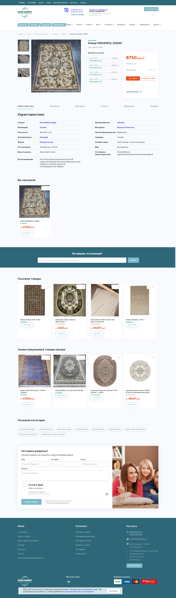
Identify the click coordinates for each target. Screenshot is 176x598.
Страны (79, 25)
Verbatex (55, 34)
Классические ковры (27, 429)
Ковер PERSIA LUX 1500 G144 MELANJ (69, 390)
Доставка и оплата (61, 2)
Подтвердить (113, 591)
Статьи (21, 554)
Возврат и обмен (83, 545)
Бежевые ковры (82, 429)
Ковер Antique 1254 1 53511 (30, 320)
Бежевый (44, 137)
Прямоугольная (46, 142)
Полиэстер (129, 127)
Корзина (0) (153, 9)
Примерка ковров (83, 532)
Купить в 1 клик (148, 78)
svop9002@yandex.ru (138, 539)
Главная (22, 2)
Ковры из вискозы (46, 429)
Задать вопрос (31, 502)
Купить (134, 78)
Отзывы (83, 2)
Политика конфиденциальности (31, 558)
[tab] (26, 106)
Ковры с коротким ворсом (135, 429)
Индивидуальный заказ (85, 536)
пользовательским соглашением (79, 591)
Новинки (34, 25)
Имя (23, 459)
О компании (31, 2)
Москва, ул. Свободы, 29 (98, 10)
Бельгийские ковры (42, 34)
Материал (121, 25)
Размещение (144, 25)
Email (83, 459)
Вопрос (24, 469)
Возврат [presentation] (154, 106)
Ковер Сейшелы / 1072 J (135, 320)
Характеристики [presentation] (26, 106)
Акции (41, 2)
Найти (133, 260)
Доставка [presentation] (80, 106)
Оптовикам (80, 549)
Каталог (23, 25)
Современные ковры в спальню (53, 434)
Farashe (63, 34)
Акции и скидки (24, 536)
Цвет (98, 25)
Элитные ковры (115, 429)
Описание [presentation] (54, 106)
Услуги (48, 2)
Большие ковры (98, 429)
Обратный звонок (134, 565)
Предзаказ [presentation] (129, 106)
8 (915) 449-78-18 (77, 12)
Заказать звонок (77, 14)
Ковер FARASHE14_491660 (29, 221)
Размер (132, 25)
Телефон (55, 459)
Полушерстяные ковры (28, 434)
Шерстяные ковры (64, 429)
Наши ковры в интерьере (28, 541)
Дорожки (46, 25)
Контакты (73, 2)
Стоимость (108, 25)
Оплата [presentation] (104, 106)
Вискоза (120, 127)
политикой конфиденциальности (57, 503)
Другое (156, 25)
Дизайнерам (81, 554)
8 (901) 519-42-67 (77, 10)
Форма (88, 25)
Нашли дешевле (132, 92)
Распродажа (59, 25)
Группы (68, 25)
